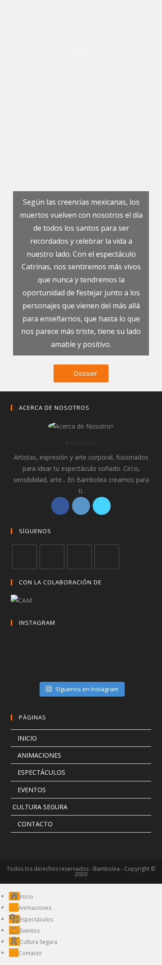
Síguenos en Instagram (86, 689)
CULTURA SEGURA (39, 807)
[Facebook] (60, 506)
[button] (81, 373)
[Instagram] (81, 506)
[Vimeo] (106, 556)
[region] (81, 110)
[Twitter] (102, 506)
